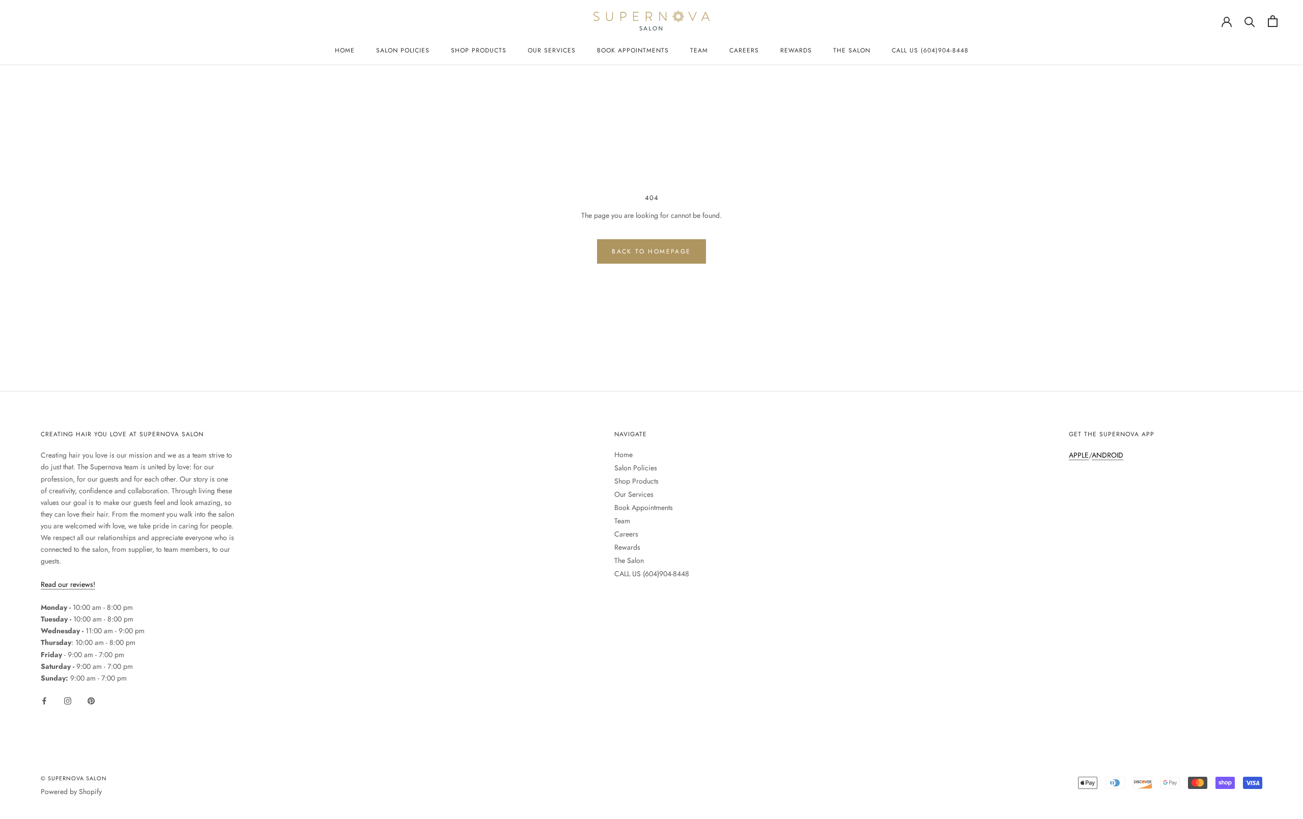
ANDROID (1107, 455)
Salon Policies (403, 50)
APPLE (1079, 455)
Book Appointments (633, 50)
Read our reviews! (68, 584)
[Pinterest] (91, 700)
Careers (744, 50)
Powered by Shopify (71, 791)
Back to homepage (651, 251)
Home (345, 50)
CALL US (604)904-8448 (930, 50)
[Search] (1249, 21)
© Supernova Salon (74, 778)
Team (699, 50)
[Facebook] (44, 700)
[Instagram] (67, 700)
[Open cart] (1273, 21)
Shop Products (478, 50)
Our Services (552, 50)
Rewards (796, 50)
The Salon (851, 50)
